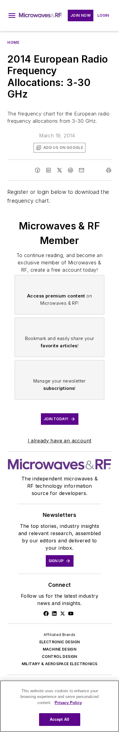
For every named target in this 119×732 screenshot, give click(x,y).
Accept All (59, 719)
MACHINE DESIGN (60, 649)
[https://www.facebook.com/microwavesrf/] (46, 613)
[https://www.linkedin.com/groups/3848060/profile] (54, 613)
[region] (59, 706)
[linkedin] (48, 170)
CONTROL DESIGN (59, 656)
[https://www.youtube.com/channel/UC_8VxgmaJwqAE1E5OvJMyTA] (71, 613)
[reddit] (70, 170)
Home (13, 42)
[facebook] (37, 170)
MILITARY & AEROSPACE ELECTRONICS (60, 664)
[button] (11, 15)
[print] (109, 170)
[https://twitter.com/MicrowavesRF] (63, 613)
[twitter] (59, 170)
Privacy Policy (68, 702)
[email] (81, 170)
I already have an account (60, 441)
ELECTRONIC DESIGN (59, 642)
